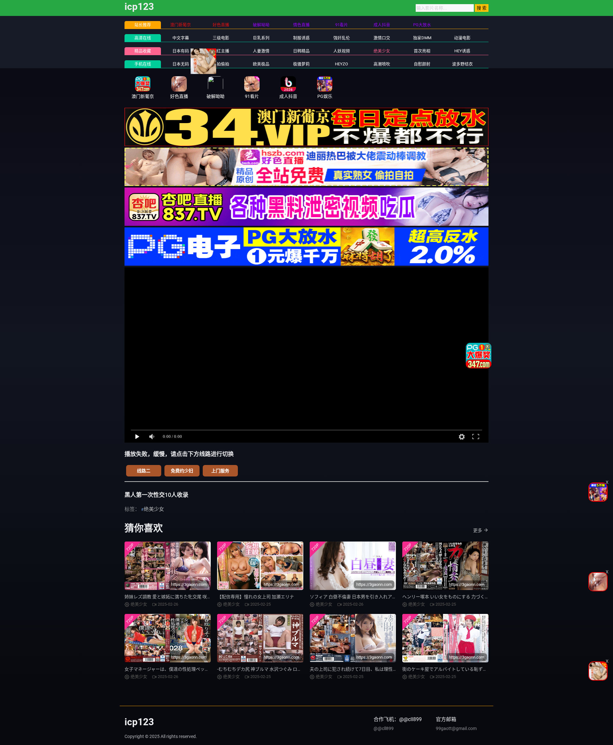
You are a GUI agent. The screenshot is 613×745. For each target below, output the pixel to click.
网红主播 (221, 50)
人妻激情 (261, 50)
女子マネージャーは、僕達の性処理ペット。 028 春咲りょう (185, 669)
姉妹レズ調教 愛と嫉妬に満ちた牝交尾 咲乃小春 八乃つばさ (184, 596)
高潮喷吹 (382, 64)
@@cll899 (384, 728)
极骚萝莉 (301, 64)
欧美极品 (261, 64)
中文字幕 (180, 37)
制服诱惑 (301, 37)
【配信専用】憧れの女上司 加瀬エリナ (255, 596)
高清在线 (142, 37)
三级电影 (221, 37)
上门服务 (220, 470)
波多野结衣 (462, 64)
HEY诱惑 (462, 50)
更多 (477, 530)
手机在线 (142, 64)
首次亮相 (422, 50)
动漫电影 (462, 37)
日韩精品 (301, 50)
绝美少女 (382, 50)
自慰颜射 (422, 64)
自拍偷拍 (221, 64)
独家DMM (422, 37)
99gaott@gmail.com (456, 728)
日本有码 (180, 50)
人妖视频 (341, 50)
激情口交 (382, 37)
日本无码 (180, 64)
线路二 (143, 470)
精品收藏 (142, 50)
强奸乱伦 (341, 37)
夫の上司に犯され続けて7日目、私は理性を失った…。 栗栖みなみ (375, 669)
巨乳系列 (261, 37)
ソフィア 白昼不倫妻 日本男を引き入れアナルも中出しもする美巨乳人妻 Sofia (388, 596)
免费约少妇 (182, 470)
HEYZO (341, 64)
